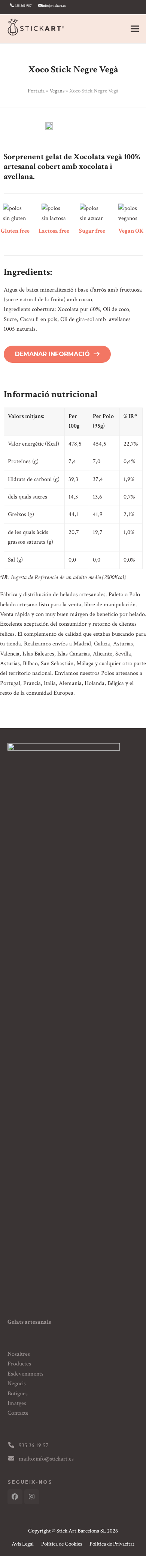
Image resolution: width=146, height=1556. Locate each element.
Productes (19, 1364)
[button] (135, 29)
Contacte (17, 1413)
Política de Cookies (61, 1543)
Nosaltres (18, 1354)
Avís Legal (23, 1543)
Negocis (16, 1383)
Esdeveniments (25, 1374)
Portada (36, 90)
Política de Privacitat (111, 1543)
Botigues (17, 1394)
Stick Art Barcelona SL (81, 1530)
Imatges (16, 1403)
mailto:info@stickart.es (46, 1459)
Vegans (56, 90)
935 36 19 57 (34, 1445)
